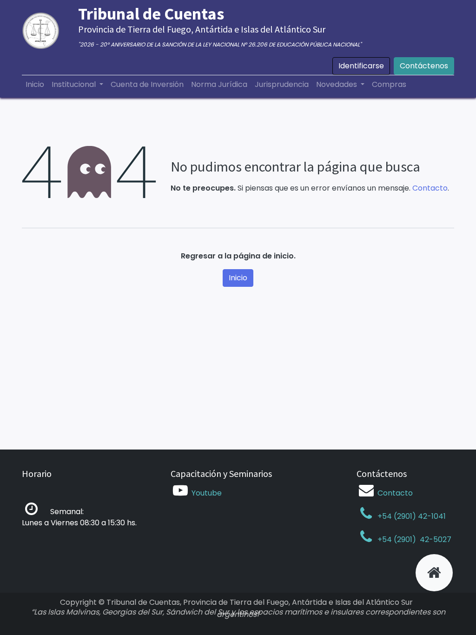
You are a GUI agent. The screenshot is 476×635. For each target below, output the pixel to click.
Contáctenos (424, 65)
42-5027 (434, 539)
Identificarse (361, 65)
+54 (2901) (397, 539)
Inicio (238, 277)
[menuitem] (35, 84)
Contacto (430, 188)
